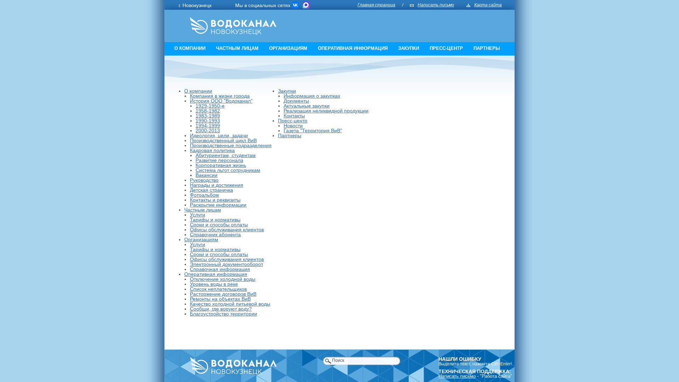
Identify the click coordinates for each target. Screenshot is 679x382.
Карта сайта (488, 4)
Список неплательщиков (218, 289)
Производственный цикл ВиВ (223, 140)
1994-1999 (208, 125)
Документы (296, 101)
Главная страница (376, 4)
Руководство (204, 180)
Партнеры (487, 48)
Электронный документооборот (226, 264)
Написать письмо (436, 4)
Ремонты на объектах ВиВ (220, 299)
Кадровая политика (212, 150)
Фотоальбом (204, 195)
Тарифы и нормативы (215, 219)
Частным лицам (237, 48)
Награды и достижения (216, 185)
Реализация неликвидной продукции (326, 111)
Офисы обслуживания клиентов (227, 229)
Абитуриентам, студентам (226, 155)
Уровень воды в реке (214, 284)
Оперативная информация (353, 48)
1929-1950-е (210, 106)
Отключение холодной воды (222, 279)
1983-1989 (208, 115)
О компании (189, 48)
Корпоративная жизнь (221, 165)
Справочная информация (220, 269)
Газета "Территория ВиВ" (313, 130)
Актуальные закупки (307, 106)
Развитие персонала (219, 160)
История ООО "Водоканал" (221, 101)
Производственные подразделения (231, 145)
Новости (293, 125)
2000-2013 (208, 130)
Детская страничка (211, 190)
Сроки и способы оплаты (219, 224)
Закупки (408, 48)
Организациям (288, 48)
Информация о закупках (312, 96)
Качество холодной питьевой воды (230, 304)
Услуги (197, 215)
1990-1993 (208, 120)
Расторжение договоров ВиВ (223, 294)
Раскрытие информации (218, 205)
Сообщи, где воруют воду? (221, 309)
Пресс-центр (446, 48)
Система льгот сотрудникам (228, 170)
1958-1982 (208, 111)
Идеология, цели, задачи (219, 135)
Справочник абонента (215, 234)
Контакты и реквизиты (215, 200)
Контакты (294, 115)
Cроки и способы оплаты (219, 254)
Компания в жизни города (220, 96)
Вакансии (206, 175)
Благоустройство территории (223, 314)
